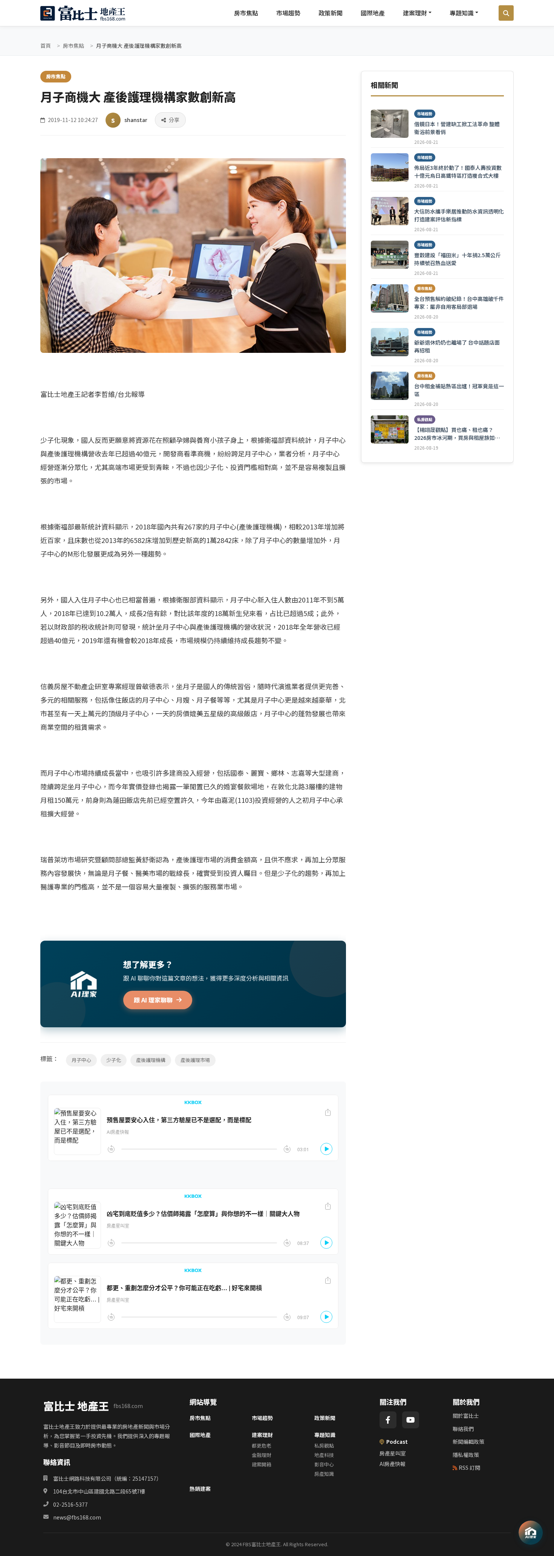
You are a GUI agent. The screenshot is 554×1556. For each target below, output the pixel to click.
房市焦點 (246, 12)
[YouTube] (410, 1419)
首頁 (45, 45)
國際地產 (373, 12)
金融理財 (261, 1454)
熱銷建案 (200, 1488)
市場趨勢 (288, 12)
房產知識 (324, 1473)
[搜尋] (506, 13)
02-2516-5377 (70, 1504)
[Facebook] (388, 1419)
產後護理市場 (195, 1059)
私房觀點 (324, 1445)
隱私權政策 (466, 1454)
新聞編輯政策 (468, 1441)
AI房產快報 (393, 1464)
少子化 (113, 1059)
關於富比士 (466, 1415)
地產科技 (324, 1454)
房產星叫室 (393, 1453)
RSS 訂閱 (469, 1467)
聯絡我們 (463, 1428)
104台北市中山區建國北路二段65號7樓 (99, 1491)
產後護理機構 (150, 1059)
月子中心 (81, 1059)
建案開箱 (261, 1464)
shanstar (135, 120)
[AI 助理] (531, 1533)
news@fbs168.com (77, 1517)
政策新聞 (330, 12)
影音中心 (324, 1464)
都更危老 (261, 1445)
